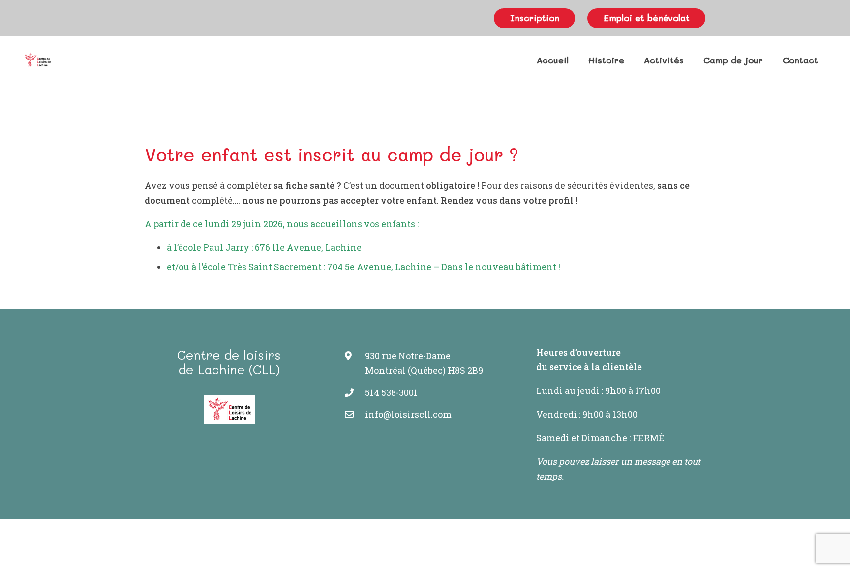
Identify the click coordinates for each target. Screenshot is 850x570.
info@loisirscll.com (408, 414)
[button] (632, 60)
